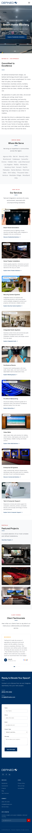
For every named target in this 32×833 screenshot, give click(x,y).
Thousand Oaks (22, 172)
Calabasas (16, 159)
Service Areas (5, 806)
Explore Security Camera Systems (12, 305)
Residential (4, 783)
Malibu (16, 164)
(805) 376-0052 (7, 692)
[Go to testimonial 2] (14, 666)
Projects (4, 788)
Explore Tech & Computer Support (12, 512)
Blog (3, 790)
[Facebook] (6, 774)
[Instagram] (3, 774)
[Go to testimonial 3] (16, 666)
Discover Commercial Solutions (11, 477)
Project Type (8, 729)
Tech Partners (5, 793)
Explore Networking (8, 408)
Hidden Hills (12, 162)
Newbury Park (10, 167)
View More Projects (6, 540)
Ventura (5, 175)
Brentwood (7, 159)
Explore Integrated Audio (9, 341)
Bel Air (15, 156)
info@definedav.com (8, 697)
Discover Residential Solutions (11, 237)
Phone (6, 715)
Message (7, 736)
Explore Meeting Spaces (9, 374)
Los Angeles (8, 164)
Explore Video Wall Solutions (10, 443)
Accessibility (21, 788)
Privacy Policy (21, 783)
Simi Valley (12, 172)
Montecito (23, 164)
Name (6, 707)
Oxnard (18, 167)
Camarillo (24, 159)
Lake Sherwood (24, 162)
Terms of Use (21, 785)
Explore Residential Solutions (16, 37)
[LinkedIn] (9, 774)
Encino (4, 162)
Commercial (5, 785)
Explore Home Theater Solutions (11, 270)
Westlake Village (15, 175)
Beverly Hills (23, 156)
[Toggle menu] (29, 2)
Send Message (11, 749)
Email (6, 722)
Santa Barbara (16, 170)
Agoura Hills (7, 156)
